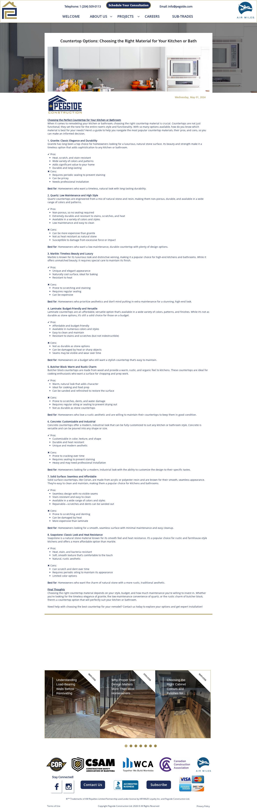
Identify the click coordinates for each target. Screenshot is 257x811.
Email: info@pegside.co (175, 6)
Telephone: (72, 6)
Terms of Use (53, 806)
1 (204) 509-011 (89, 6)
